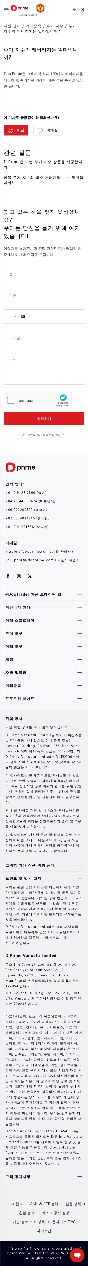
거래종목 (34, 25)
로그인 (79, 9)
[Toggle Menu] (6, 9)
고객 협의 (15, 1203)
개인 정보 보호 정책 (29, 1221)
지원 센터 (12, 25)
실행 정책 (73, 1203)
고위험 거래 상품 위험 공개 (44, 435)
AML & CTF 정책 (44, 1203)
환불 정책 (27, 1212)
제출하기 (44, 418)
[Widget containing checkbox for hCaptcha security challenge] (38, 400)
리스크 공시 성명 (55, 1212)
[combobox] (14, 316)
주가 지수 (55, 25)
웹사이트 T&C (63, 1221)
